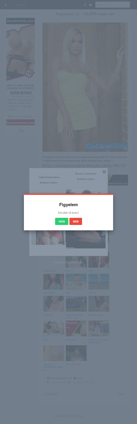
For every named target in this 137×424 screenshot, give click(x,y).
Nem (75, 221)
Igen (62, 221)
